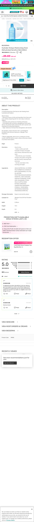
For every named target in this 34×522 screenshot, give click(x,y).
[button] (31, 12)
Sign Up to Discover (9, 363)
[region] (17, 514)
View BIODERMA (8, 331)
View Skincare (8, 322)
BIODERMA (5, 45)
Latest (5, 276)
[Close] (32, 509)
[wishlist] (17, 52)
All (2, 276)
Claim (21, 80)
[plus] (8, 86)
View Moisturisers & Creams (15, 326)
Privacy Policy (10, 520)
